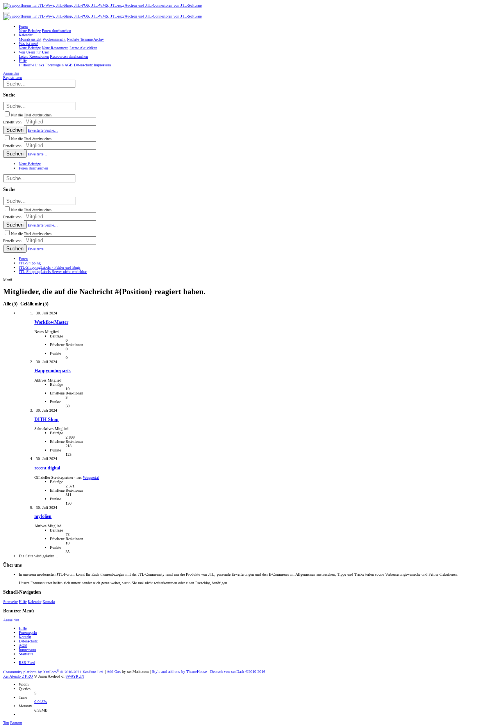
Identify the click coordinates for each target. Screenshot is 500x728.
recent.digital (47, 468)
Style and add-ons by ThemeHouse (179, 672)
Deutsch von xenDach (237, 672)
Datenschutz (28, 641)
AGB (23, 645)
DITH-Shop (46, 419)
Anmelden (11, 620)
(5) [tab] (11, 304)
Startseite (10, 602)
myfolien (43, 516)
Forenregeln (28, 632)
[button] (6, 13)
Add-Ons (114, 672)
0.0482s (40, 701)
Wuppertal (91, 477)
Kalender (34, 602)
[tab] (33, 304)
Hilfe (23, 602)
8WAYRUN (75, 676)
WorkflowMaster (51, 322)
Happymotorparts (52, 370)
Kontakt (49, 602)
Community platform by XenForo (53, 672)
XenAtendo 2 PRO (18, 676)
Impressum (27, 650)
